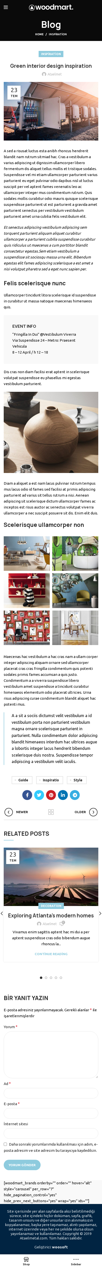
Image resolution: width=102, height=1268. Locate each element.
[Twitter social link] (39, 795)
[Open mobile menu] (5, 7)
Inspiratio (51, 780)
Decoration (51, 905)
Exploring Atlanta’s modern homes (51, 915)
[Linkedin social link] (63, 795)
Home (39, 34)
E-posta (12, 1103)
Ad (7, 1083)
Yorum (11, 1026)
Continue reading (51, 954)
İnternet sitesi (16, 1124)
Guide (23, 780)
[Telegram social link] (75, 795)
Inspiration (58, 34)
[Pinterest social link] (51, 795)
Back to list (51, 812)
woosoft (60, 1247)
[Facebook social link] (27, 795)
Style (78, 780)
